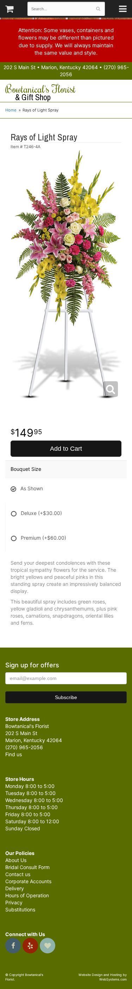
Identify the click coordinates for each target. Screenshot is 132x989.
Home (11, 110)
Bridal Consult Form (27, 867)
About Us (15, 860)
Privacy (14, 902)
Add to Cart (66, 448)
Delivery (14, 888)
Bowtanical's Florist (40, 92)
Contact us (17, 874)
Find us (13, 754)
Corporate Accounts (28, 881)
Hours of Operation (27, 895)
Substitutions (20, 909)
